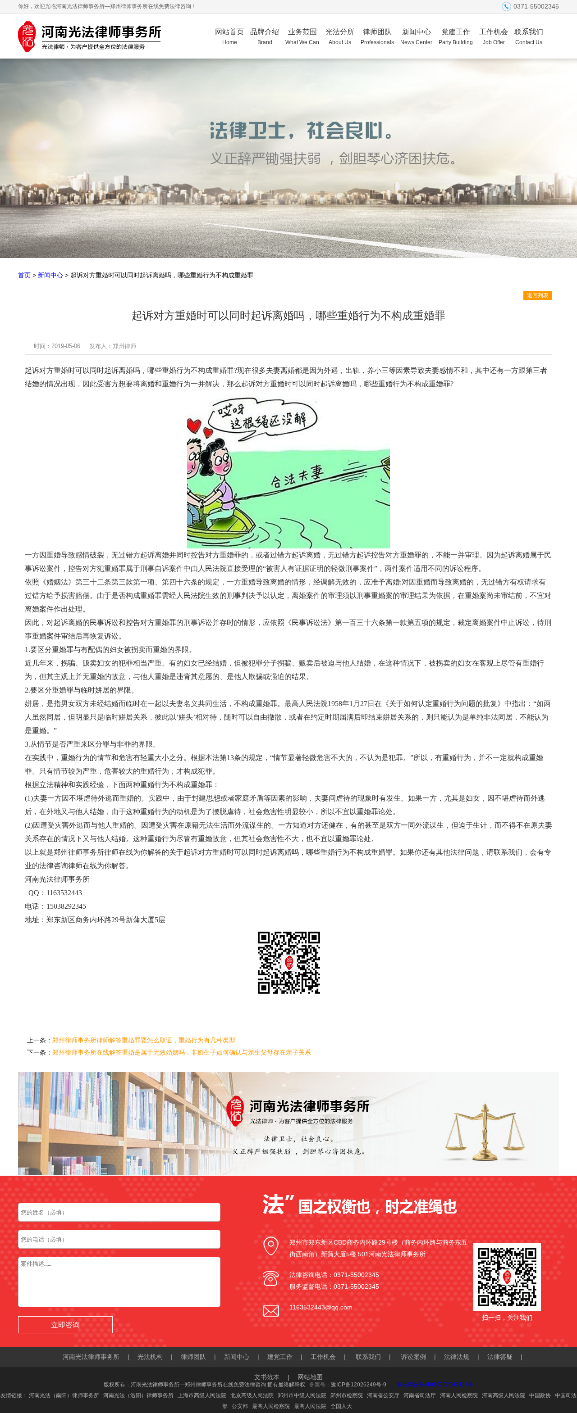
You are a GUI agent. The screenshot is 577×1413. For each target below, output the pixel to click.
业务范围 (302, 36)
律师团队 (377, 36)
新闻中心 (416, 36)
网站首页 (229, 36)
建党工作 (280, 1356)
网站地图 (310, 1377)
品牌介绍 (264, 36)
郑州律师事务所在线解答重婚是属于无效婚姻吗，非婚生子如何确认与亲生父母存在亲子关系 (181, 1052)
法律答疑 (500, 1356)
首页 (24, 275)
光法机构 (150, 1356)
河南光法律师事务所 (91, 1356)
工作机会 (493, 36)
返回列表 (538, 295)
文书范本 (266, 1377)
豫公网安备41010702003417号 (435, 1384)
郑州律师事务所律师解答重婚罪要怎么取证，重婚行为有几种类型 (143, 1040)
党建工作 (456, 36)
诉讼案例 (413, 1356)
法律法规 (456, 1356)
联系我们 (528, 36)
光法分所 (339, 36)
